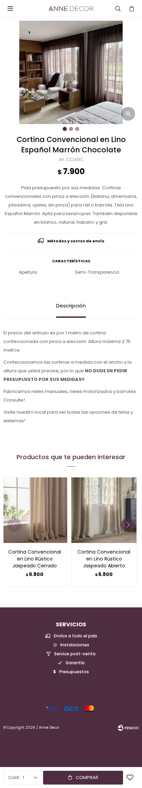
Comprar (87, 777)
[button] (130, 538)
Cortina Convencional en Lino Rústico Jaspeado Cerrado (34, 558)
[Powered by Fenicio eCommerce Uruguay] (128, 728)
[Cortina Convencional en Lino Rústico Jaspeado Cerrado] (35, 510)
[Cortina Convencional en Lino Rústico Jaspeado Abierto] (104, 510)
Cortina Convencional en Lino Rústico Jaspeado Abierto (104, 558)
